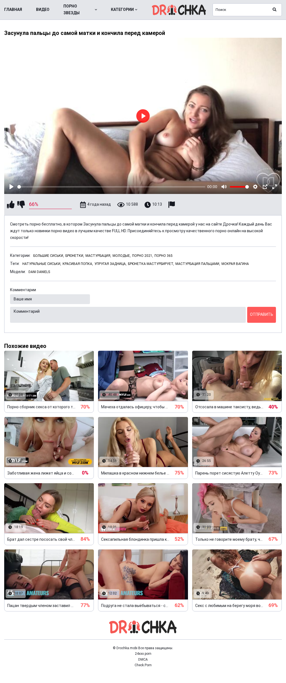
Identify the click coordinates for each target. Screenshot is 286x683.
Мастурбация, (98, 256)
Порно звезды (71, 9)
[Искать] (274, 9)
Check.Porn (143, 665)
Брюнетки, (74, 256)
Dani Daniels (39, 272)
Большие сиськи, (48, 256)
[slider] (111, 186)
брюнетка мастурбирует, (151, 264)
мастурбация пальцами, (197, 264)
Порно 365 (163, 256)
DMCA (143, 659)
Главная (13, 9)
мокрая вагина (235, 264)
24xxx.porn (143, 654)
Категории (122, 9)
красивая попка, (78, 264)
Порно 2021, (142, 256)
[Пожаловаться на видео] (172, 204)
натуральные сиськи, (41, 264)
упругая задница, (110, 264)
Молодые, (122, 256)
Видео (42, 9)
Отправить (261, 314)
